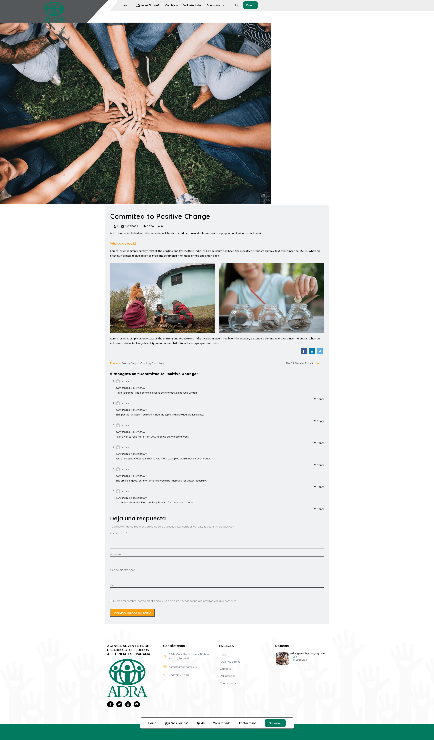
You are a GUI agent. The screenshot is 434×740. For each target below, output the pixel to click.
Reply (320, 399)
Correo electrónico (122, 569)
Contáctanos (215, 5)
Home (152, 723)
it (117, 226)
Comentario (118, 533)
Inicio (126, 5)
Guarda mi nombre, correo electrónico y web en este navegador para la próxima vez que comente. (175, 601)
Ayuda (200, 723)
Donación (275, 723)
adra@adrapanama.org (183, 667)
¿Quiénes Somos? (148, 5)
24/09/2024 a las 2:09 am (131, 388)
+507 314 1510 (179, 675)
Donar (250, 5)
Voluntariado (192, 5)
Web (113, 585)
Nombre (116, 554)
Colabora (171, 5)
